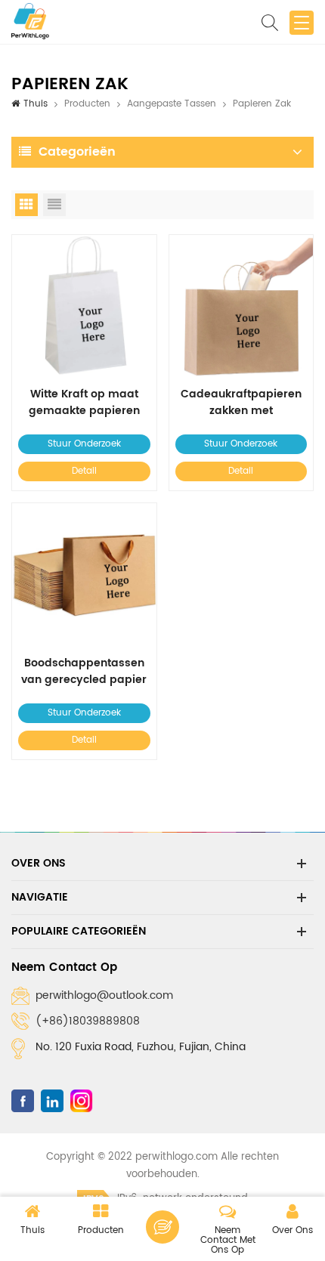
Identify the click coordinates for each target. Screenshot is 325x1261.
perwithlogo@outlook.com (104, 995)
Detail (84, 471)
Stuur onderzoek (84, 444)
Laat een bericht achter (162, 1227)
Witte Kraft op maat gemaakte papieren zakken (84, 402)
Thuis (35, 104)
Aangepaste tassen (171, 104)
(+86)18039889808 (88, 1021)
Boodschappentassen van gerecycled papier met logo (84, 671)
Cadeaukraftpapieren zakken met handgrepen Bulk (241, 402)
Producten (87, 104)
